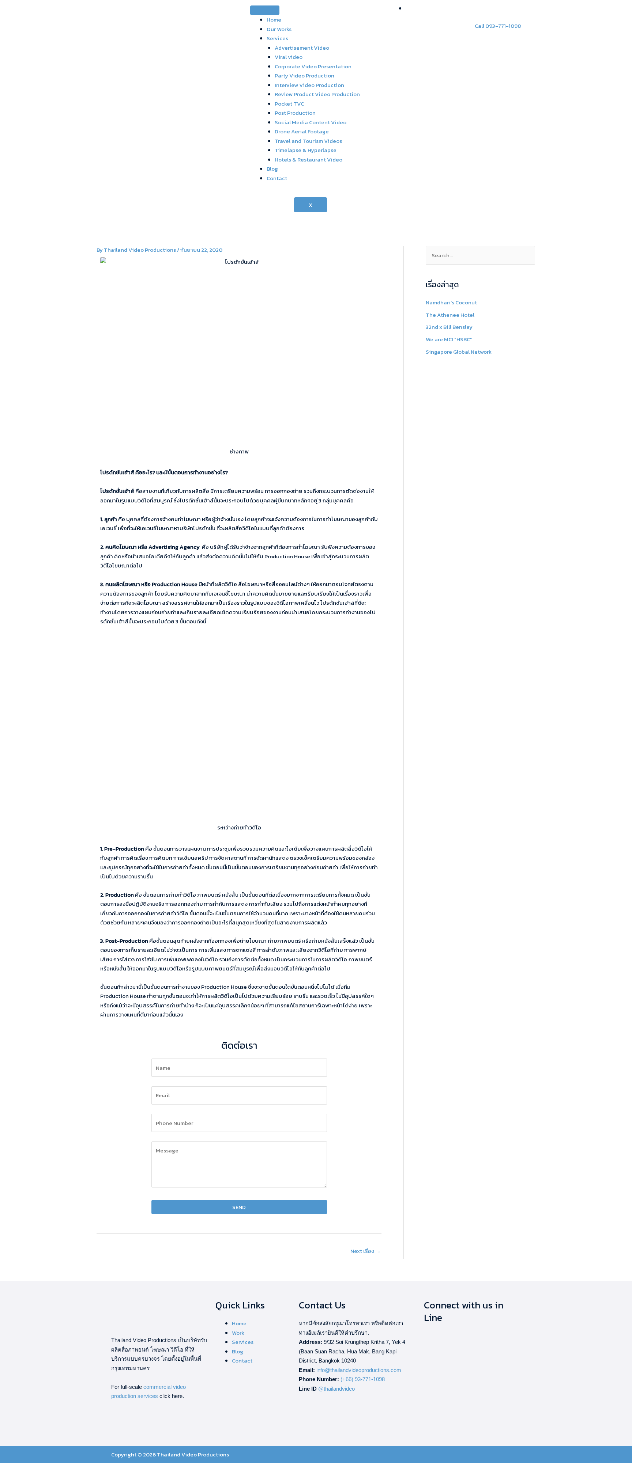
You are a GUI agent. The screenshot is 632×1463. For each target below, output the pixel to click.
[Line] (408, 8)
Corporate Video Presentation (313, 66)
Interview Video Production (309, 85)
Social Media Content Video (310, 122)
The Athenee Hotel (450, 315)
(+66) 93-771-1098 (363, 1379)
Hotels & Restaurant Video (308, 159)
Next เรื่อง (365, 1251)
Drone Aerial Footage (302, 131)
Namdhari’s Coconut (451, 302)
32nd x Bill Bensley (449, 327)
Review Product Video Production (317, 94)
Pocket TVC (289, 103)
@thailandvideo (336, 1389)
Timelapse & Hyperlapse (305, 150)
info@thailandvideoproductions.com (358, 1370)
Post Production (295, 113)
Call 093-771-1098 (498, 26)
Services (277, 38)
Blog (272, 168)
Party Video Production (304, 75)
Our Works (279, 29)
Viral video (288, 57)
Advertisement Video (302, 47)
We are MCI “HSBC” (449, 339)
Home (274, 19)
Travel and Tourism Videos (308, 141)
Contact (277, 178)
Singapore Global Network (459, 351)
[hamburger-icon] (264, 10)
